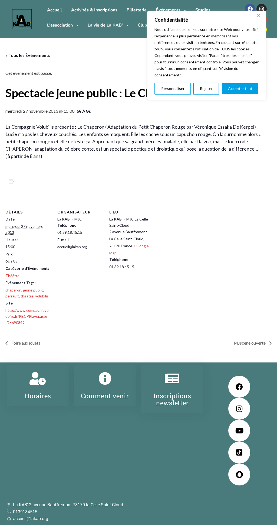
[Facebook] (250, 9)
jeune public (33, 290)
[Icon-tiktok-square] (239, 453)
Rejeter (206, 88)
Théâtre (12, 275)
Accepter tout (240, 88)
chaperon (13, 290)
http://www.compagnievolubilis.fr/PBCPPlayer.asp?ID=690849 (27, 316)
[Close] (260, 15)
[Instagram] (261, 9)
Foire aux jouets (25, 342)
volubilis (42, 296)
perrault (12, 296)
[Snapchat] (239, 474)
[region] (206, 55)
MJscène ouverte (250, 342)
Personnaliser (172, 88)
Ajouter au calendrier (37, 181)
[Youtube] (239, 431)
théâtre (27, 296)
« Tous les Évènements (27, 55)
